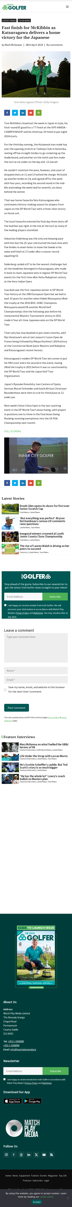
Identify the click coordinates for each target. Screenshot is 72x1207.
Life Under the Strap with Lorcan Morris (44, 756)
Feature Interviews (28, 750)
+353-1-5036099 (11, 1045)
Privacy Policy (22, 613)
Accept (37, 1202)
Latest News (9, 20)
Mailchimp (38, 613)
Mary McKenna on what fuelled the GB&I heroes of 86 (44, 746)
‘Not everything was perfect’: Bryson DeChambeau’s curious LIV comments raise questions (42, 521)
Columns (23, 552)
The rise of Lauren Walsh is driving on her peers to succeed (44, 547)
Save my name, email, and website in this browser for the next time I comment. (36, 689)
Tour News (24, 20)
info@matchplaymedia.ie (23, 1049)
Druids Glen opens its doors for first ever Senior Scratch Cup (44, 507)
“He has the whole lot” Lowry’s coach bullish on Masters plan (42, 777)
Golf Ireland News (44, 750)
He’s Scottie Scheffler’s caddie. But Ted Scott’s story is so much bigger (43, 766)
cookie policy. (47, 1196)
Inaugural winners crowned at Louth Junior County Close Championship (42, 535)
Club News (24, 512)
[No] (67, 1198)
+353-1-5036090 (16, 1041)
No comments (54, 44)
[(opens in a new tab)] (36, 956)
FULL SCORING (12, 431)
